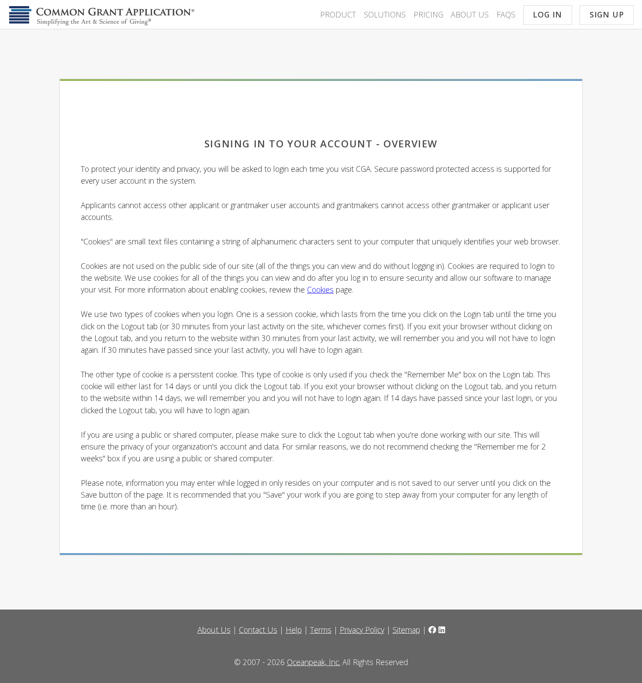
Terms (320, 629)
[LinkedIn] (441, 629)
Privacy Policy (362, 629)
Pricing (428, 14)
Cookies (320, 289)
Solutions (385, 14)
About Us (470, 14)
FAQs (506, 14)
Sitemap (406, 629)
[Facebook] (432, 629)
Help (294, 629)
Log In (547, 14)
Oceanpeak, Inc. (313, 662)
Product (338, 14)
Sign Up (607, 14)
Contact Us (258, 629)
